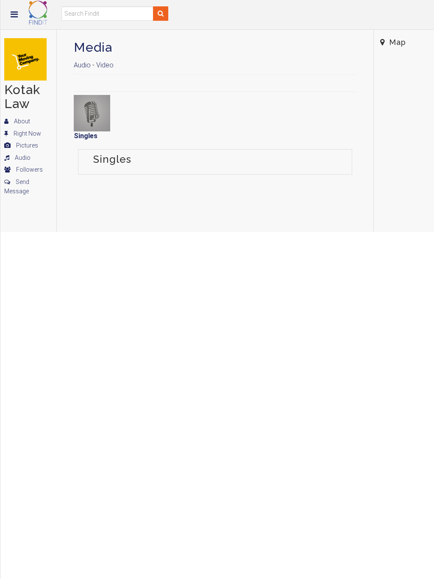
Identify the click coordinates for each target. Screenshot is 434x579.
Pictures (26, 145)
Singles (85, 136)
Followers (29, 169)
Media (93, 47)
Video (105, 65)
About (21, 121)
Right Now (26, 133)
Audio (22, 157)
